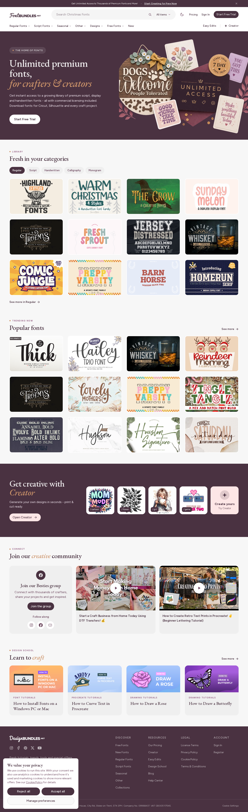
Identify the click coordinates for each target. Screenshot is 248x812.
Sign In (206, 14)
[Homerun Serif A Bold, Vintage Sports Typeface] (211, 277)
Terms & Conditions (193, 766)
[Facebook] (41, 625)
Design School (157, 766)
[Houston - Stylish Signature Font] (153, 434)
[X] (33, 748)
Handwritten (52, 170)
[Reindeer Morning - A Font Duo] (211, 353)
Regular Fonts (124, 759)
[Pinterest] (25, 748)
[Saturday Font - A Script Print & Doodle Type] (211, 434)
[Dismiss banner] (236, 3)
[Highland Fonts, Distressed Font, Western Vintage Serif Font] (36, 196)
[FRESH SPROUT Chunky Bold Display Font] (94, 236)
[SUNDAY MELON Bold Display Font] (211, 196)
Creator (153, 752)
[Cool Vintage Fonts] (36, 434)
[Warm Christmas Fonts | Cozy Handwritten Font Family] (94, 196)
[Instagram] (31, 625)
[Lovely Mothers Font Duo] (94, 394)
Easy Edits (154, 759)
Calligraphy (74, 170)
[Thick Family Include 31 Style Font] (36, 353)
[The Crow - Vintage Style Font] (153, 196)
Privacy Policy (189, 752)
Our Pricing (155, 745)
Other (119, 780)
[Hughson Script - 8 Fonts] (94, 434)
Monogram (95, 170)
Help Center (155, 780)
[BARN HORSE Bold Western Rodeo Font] (153, 277)
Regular (17, 170)
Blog (151, 773)
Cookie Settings (230, 805)
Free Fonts (121, 745)
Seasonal (121, 773)
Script (33, 170)
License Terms (190, 745)
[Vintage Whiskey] (211, 236)
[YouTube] (50, 625)
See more (228, 329)
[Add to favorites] (57, 183)
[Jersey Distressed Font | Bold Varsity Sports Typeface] (153, 236)
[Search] (150, 14)
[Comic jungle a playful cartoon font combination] (36, 277)
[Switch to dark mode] (182, 14)
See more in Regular (22, 302)
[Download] (49, 183)
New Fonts (122, 752)
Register (219, 752)
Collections (122, 787)
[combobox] (101, 14)
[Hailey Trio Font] (94, 353)
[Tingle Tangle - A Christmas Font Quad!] (211, 394)
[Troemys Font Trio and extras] (36, 236)
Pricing (193, 14)
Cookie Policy (189, 759)
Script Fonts (123, 766)
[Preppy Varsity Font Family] (94, 277)
